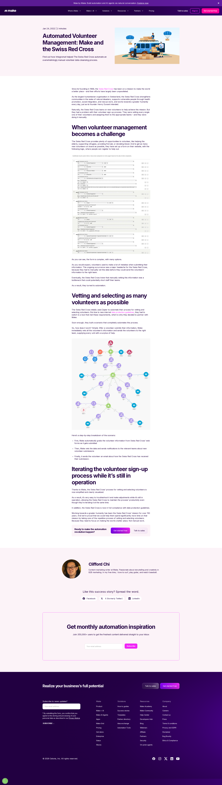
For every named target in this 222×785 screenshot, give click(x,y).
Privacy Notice (74, 718)
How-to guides (123, 706)
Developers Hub (146, 719)
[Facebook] (153, 758)
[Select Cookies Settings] (5, 781)
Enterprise (100, 736)
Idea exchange (123, 723)
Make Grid (100, 723)
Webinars (143, 728)
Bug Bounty (166, 736)
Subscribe (131, 646)
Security (143, 740)
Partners (143, 736)
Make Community (146, 711)
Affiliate (143, 732)
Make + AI (100, 711)
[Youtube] (177, 758)
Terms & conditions (169, 723)
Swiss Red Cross (106, 89)
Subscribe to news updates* (55, 701)
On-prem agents (146, 745)
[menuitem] (74, 10)
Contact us (166, 715)
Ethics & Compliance (170, 740)
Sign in (195, 11)
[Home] (10, 11)
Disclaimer (166, 732)
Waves (98, 745)
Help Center (144, 715)
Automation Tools (124, 728)
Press (164, 719)
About (164, 706)
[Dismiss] (218, 3)
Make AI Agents (102, 715)
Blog (141, 723)
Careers (165, 711)
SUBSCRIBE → (48, 723)
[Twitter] (165, 758)
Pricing (151, 11)
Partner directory (123, 719)
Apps (98, 719)
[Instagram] (159, 758)
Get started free (210, 11)
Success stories (123, 711)
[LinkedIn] (171, 758)
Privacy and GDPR (169, 728)
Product (99, 706)
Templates (121, 715)
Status (98, 740)
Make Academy (146, 706)
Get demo (100, 732)
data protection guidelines (122, 312)
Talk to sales (182, 11)
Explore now (142, 3)
